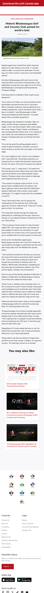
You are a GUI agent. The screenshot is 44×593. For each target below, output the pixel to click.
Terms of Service (27, 523)
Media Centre (6, 537)
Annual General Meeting (30, 527)
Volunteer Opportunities (10, 540)
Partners (4, 530)
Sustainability (6, 547)
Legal (24, 515)
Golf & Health (6, 544)
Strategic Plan (26, 530)
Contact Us (5, 520)
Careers (4, 534)
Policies (24, 520)
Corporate (6, 515)
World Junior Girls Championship (22, 19)
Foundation (5, 527)
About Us (5, 523)
